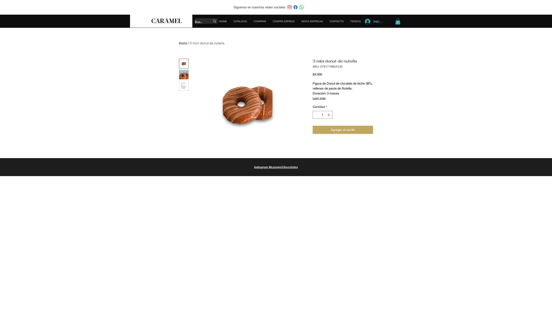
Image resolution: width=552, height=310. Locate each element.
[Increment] (329, 115)
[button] (397, 21)
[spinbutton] (322, 115)
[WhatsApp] (301, 7)
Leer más (319, 98)
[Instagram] (289, 7)
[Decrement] (316, 115)
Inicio (183, 43)
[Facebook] (295, 7)
